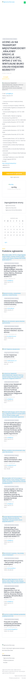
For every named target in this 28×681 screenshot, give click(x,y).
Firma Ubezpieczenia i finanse (10, 38)
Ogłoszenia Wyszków (11, 208)
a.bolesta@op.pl (10, 308)
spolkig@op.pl (9, 93)
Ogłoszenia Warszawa (8, 658)
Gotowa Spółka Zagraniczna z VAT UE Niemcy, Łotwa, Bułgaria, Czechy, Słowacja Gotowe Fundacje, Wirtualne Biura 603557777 (13, 593)
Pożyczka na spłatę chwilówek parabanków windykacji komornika (12, 623)
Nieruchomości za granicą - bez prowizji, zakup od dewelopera (13, 562)
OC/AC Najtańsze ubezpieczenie (10, 356)
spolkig (14, 187)
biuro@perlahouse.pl (11, 336)
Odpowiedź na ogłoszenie (14, 173)
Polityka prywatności (8, 660)
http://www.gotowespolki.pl (9, 163)
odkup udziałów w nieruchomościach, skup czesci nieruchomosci (13, 459)
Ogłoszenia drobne (10, 205)
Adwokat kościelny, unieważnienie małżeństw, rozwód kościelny (13, 302)
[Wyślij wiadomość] (4, 195)
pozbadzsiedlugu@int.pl (12, 629)
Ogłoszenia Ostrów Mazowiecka (14, 210)
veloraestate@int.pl (11, 568)
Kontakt (5, 662)
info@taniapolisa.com (12, 360)
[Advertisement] (14, 20)
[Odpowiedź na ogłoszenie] (4, 288)
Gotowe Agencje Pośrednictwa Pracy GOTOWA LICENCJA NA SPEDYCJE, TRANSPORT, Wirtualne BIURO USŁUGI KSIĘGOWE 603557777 (12, 531)
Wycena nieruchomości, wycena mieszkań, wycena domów (13, 330)
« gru (5, 242)
